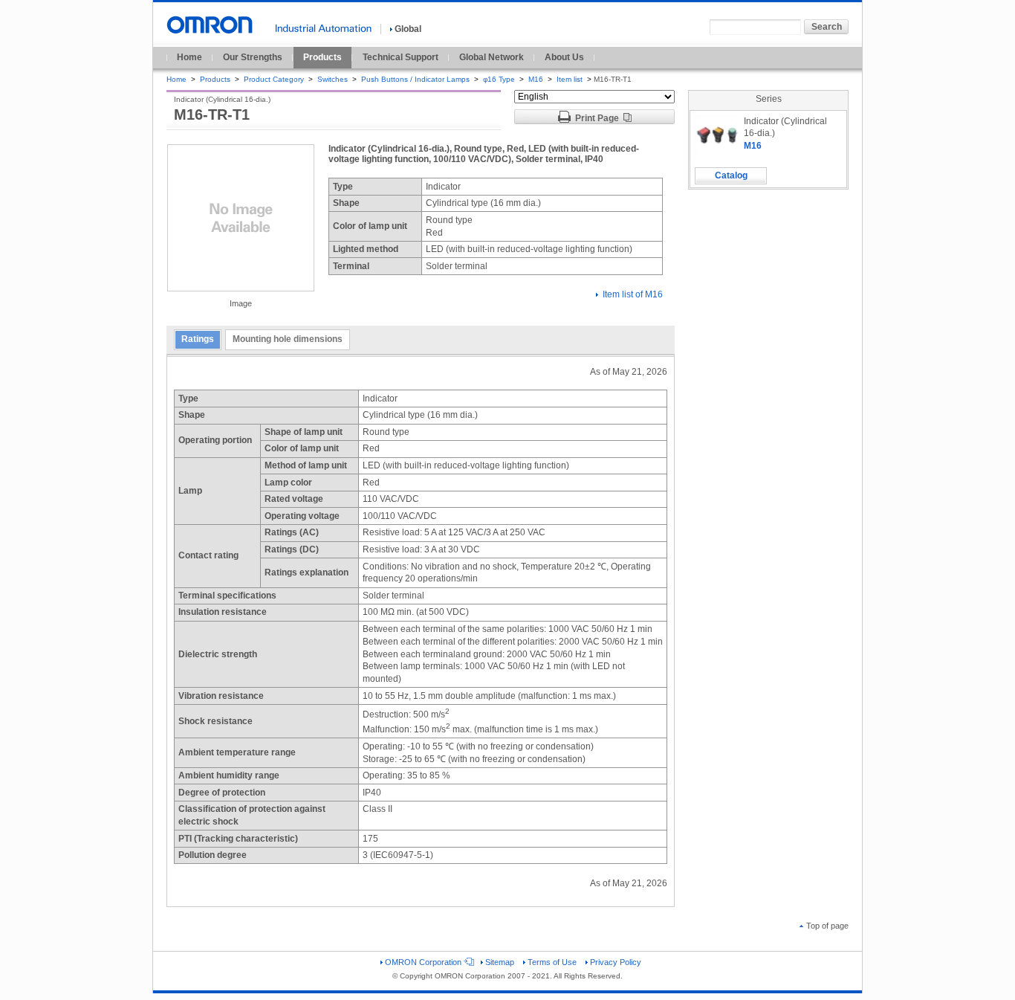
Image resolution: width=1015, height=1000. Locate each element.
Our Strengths (252, 57)
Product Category (274, 79)
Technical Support (400, 57)
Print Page (597, 118)
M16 (535, 79)
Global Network (491, 57)
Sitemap (499, 962)
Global (408, 29)
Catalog (731, 175)
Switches (332, 79)
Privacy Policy (615, 962)
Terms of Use (552, 962)
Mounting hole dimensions (288, 339)
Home (189, 57)
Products (322, 57)
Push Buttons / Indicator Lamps (415, 79)
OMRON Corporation (423, 962)
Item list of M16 (633, 294)
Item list (571, 79)
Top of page (827, 925)
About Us (564, 57)
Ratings (197, 339)
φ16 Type (499, 79)
